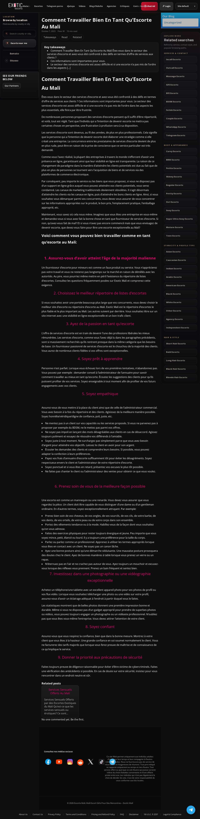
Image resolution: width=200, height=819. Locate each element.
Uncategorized (172, 22)
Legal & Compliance (172, 814)
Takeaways (50, 37)
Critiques (124, 6)
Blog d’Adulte (96, 6)
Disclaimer (134, 814)
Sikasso (14, 60)
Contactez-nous (141, 6)
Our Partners (12, 85)
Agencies (111, 6)
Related (77, 37)
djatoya (71, 6)
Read (65, 37)
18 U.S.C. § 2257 (151, 814)
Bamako (14, 53)
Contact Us (38, 814)
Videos (82, 6)
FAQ (122, 814)
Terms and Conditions (76, 814)
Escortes (38, 6)
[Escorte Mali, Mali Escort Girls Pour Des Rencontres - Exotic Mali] (15, 6)
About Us (23, 814)
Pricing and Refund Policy (103, 814)
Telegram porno (55, 6)
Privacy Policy (54, 814)
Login (168, 6)
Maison (26, 6)
